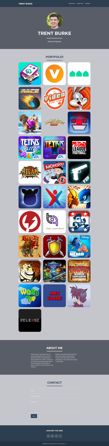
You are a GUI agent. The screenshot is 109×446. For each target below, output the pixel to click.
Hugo (65, 443)
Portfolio (72, 3)
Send (34, 416)
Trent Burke (25, 4)
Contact (87, 3)
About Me (80, 3)
